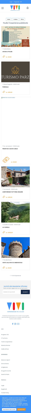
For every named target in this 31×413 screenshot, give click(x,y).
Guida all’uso (5, 349)
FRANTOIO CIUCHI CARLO (10, 149)
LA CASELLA (5, 227)
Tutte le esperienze (6, 342)
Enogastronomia (6, 371)
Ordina (15, 19)
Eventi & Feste (5, 374)
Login (11, 2)
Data (8, 19)
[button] (30, 1)
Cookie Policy (5, 393)
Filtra (22, 19)
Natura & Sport (5, 360)
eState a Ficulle (7, 51)
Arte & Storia (5, 363)
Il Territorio (4, 338)
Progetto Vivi (5, 334)
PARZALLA (5, 87)
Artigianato (4, 367)
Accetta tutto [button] (21, 409)
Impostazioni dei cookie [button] (9, 409)
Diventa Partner (5, 345)
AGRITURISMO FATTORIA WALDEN (12, 192)
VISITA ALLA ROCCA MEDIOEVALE (12, 262)
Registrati (16, 2)
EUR (21, 2)
